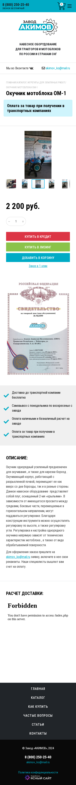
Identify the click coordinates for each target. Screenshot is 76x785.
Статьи (38, 724)
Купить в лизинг (38, 247)
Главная (38, 689)
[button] (66, 134)
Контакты (38, 733)
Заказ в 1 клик (38, 266)
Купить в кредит (38, 237)
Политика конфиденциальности (38, 772)
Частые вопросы (38, 716)
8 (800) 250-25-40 (15, 5)
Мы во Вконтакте (17, 68)
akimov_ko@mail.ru (58, 68)
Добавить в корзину (38, 258)
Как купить (38, 707)
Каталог (38, 698)
